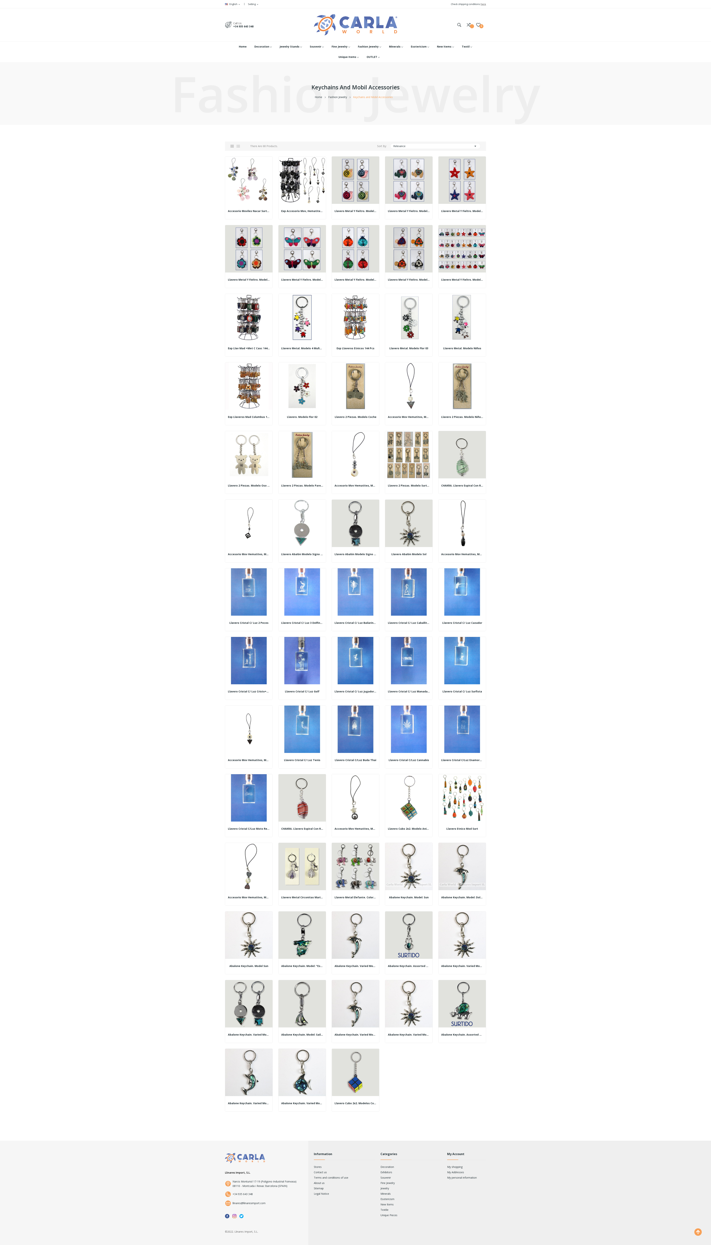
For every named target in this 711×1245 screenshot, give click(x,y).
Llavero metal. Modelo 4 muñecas (302, 348)
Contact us (320, 1172)
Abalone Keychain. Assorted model (409, 966)
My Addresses (455, 1172)
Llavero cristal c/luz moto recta (249, 828)
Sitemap (319, 1188)
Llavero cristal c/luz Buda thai (355, 760)
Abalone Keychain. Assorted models (462, 1034)
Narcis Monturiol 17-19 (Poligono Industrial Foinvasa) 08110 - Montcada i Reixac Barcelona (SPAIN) (264, 1184)
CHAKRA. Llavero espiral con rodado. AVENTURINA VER (462, 485)
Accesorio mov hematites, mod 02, (355, 485)
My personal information (462, 1177)
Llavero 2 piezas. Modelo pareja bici (302, 485)
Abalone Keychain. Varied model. (462, 966)
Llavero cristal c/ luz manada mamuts (409, 691)
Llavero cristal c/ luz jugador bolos (355, 691)
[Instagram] (234, 1216)
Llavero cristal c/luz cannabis (409, 760)
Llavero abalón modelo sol (408, 554)
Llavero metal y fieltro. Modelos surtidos (462, 279)
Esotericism (387, 1199)
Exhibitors (386, 1172)
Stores (318, 1167)
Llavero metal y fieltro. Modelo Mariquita (355, 279)
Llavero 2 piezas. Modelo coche (355, 417)
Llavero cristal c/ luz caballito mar (409, 623)
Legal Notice (321, 1193)
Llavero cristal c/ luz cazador (462, 623)
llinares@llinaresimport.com (249, 1203)
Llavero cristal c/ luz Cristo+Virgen (249, 691)
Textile (384, 1210)
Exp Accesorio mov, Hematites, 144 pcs (302, 211)
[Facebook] (227, 1216)
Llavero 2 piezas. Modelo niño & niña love (462, 417)
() (478, 25)
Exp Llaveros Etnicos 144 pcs (355, 348)
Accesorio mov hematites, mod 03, (249, 554)
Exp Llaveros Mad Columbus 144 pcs (249, 417)
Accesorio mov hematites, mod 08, (355, 828)
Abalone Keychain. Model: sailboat (302, 1034)
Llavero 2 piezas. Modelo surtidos (409, 485)
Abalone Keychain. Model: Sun (409, 897)
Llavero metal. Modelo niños (462, 348)
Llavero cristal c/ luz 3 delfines (302, 623)
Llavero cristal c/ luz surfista (462, 691)
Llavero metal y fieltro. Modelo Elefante (409, 211)
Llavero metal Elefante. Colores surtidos (355, 897)
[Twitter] (241, 1216)
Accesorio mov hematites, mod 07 (249, 760)
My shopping (455, 1167)
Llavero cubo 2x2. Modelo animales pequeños (409, 828)
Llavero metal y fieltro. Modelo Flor (249, 279)
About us (319, 1183)
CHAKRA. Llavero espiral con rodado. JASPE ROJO (302, 828)
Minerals (385, 1193)
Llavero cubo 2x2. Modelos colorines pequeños (355, 1103)
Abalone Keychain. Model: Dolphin (462, 897)
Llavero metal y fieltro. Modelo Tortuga (409, 279)
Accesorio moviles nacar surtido (249, 211)
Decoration (387, 1167)
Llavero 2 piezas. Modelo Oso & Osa (249, 485)
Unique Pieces (388, 1215)
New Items (387, 1204)
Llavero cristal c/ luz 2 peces (248, 623)
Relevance (435, 146)
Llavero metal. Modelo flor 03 (408, 348)
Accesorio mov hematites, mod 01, (409, 417)
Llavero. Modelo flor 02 (302, 417)
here (483, 4)
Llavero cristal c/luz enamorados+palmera (462, 760)
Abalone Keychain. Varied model (355, 966)
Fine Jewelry (387, 1183)
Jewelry (384, 1188)
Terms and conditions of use (331, 1177)
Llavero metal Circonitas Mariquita (302, 897)
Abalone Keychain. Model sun (248, 966)
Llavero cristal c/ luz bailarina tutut (355, 623)
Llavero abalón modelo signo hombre (302, 554)
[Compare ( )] (469, 25)
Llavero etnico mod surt (462, 828)
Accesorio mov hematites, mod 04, (462, 554)
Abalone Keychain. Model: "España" (302, 966)
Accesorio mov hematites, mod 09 (249, 897)
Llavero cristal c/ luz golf (302, 691)
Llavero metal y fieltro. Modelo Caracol (355, 211)
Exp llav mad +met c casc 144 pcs (249, 348)
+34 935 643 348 (243, 26)
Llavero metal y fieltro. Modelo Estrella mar (462, 211)
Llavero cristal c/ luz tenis (302, 760)
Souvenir (385, 1177)
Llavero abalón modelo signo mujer (355, 554)
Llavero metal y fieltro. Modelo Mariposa (302, 279)
